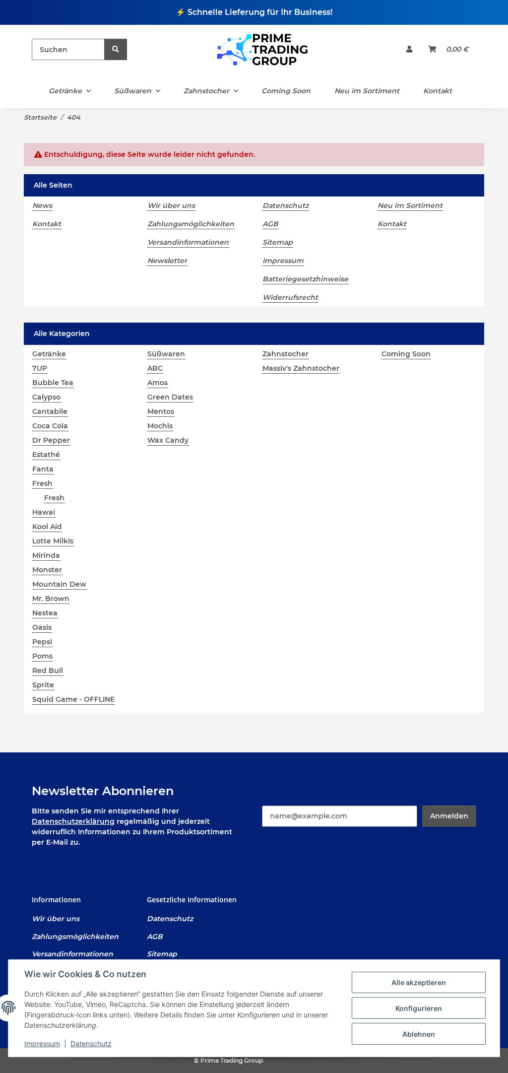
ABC (155, 368)
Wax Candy (168, 440)
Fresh (42, 483)
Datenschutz (91, 1043)
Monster (47, 569)
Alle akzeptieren (418, 982)
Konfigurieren (418, 1008)
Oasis (42, 627)
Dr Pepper (51, 440)
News (42, 205)
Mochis (160, 425)
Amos (157, 382)
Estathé (46, 454)
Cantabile (49, 411)
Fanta (43, 469)
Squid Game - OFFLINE (73, 699)
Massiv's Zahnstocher (300, 368)
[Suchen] (115, 49)
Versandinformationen (188, 242)
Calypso (46, 397)
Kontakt (437, 90)
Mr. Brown (50, 598)
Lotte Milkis (52, 540)
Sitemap (277, 242)
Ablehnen (418, 1034)
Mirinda (46, 555)
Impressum (42, 1043)
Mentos (160, 411)
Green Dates (170, 397)
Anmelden (449, 815)
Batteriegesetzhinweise (305, 278)
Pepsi (42, 641)
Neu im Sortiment (366, 90)
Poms (42, 656)
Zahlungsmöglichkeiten (190, 223)
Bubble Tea (52, 382)
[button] (409, 49)
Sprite (43, 684)
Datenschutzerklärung (73, 821)
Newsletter (167, 260)
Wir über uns (171, 205)
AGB (270, 223)
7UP (39, 368)
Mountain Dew (59, 584)
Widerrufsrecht (290, 297)
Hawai (43, 512)
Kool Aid (47, 526)
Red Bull (47, 670)
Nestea (45, 612)
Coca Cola (50, 425)
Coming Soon (406, 353)
